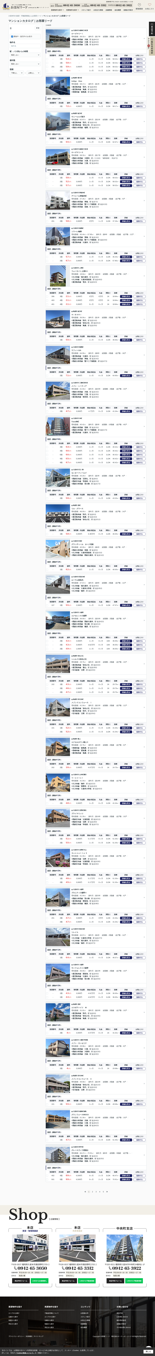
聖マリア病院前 (90, 204)
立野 (83, 670)
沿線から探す (13, 1317)
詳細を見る (126, 59)
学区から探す (13, 1324)
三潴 (86, 44)
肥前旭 (85, 901)
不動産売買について (52, 1313)
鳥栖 (84, 89)
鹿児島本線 (77, 87)
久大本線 (76, 277)
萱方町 (80, 78)
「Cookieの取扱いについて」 (25, 1353)
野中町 (81, 1147)
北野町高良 (82, 810)
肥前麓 (83, 750)
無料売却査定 (121, 1320)
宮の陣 (87, 484)
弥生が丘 (86, 125)
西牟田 (85, 397)
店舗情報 (109, 10)
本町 (80, 418)
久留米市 (76, 30)
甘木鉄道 (76, 670)
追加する (139, 59)
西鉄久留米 (89, 555)
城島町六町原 (83, 30)
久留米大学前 (86, 588)
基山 (84, 667)
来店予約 (120, 1313)
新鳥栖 (83, 92)
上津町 (81, 268)
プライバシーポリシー (16, 1336)
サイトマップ (38, 1336)
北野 (84, 822)
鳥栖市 (75, 78)
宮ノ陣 (81, 469)
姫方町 (80, 113)
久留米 (85, 242)
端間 (86, 127)
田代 (84, 87)
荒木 (84, 282)
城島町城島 (82, 1111)
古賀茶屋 (86, 819)
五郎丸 (85, 479)
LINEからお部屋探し (39, 1281)
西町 (80, 541)
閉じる (148, 1352)
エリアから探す (13, 1313)
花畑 (86, 207)
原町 (79, 505)
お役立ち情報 (98, 10)
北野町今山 (82, 850)
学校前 (85, 481)
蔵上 (79, 739)
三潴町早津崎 (83, 1040)
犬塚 (86, 39)
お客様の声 (84, 1313)
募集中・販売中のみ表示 (23, 36)
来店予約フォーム (21, 1281)
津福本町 (82, 192)
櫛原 (86, 627)
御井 (83, 591)
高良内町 (82, 577)
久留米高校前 (86, 279)
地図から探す (13, 1320)
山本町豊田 (82, 774)
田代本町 (81, 699)
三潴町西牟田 (83, 383)
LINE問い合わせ (122, 1317)
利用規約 (29, 1336)
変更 (37, 28)
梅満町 (81, 228)
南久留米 (84, 277)
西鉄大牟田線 (78, 39)
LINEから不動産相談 (87, 1281)
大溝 (86, 42)
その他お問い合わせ (124, 1327)
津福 (86, 202)
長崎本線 (76, 92)
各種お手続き (128, 10)
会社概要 (118, 10)
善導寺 (83, 786)
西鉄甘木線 (77, 479)
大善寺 (87, 158)
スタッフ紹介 (86, 10)
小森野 (81, 612)
